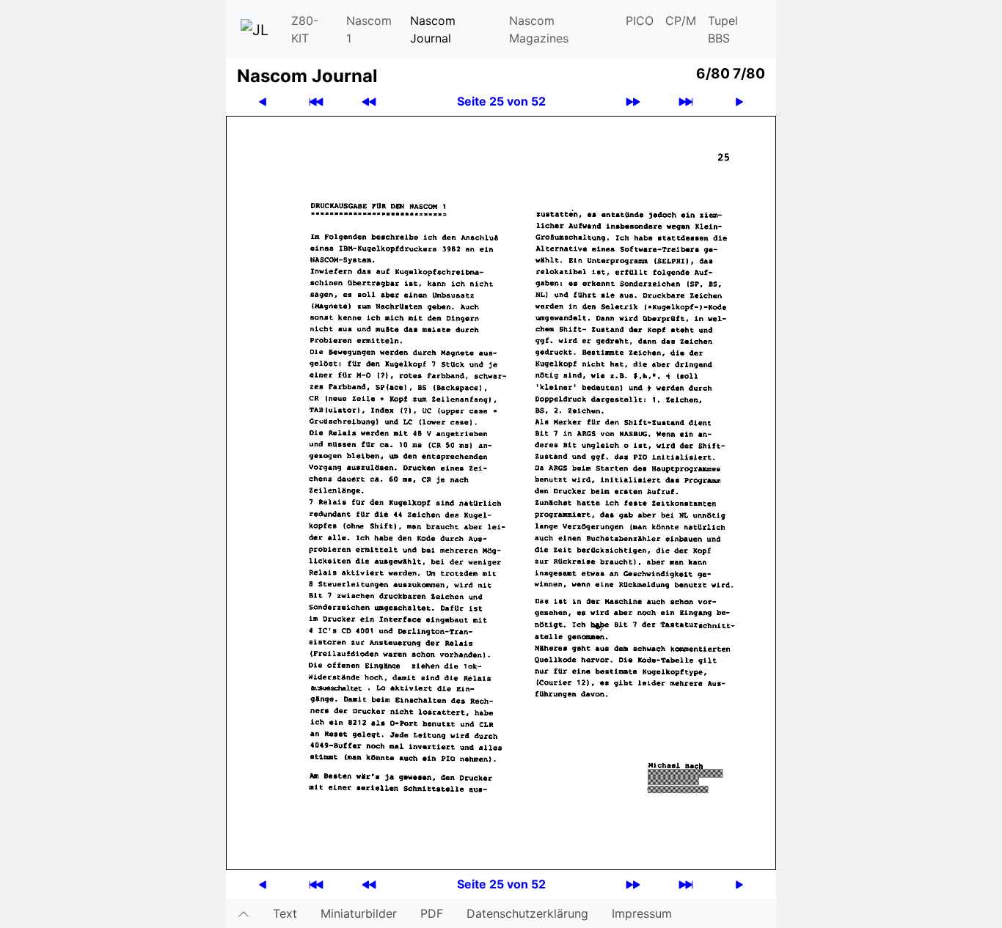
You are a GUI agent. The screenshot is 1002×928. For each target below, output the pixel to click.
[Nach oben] (243, 913)
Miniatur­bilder (359, 913)
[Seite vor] (739, 101)
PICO (640, 20)
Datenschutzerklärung (527, 913)
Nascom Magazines (538, 29)
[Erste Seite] (316, 101)
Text (285, 913)
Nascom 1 (369, 29)
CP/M (680, 20)
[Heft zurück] (369, 101)
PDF (431, 913)
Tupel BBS (723, 29)
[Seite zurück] (262, 101)
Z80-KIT (304, 29)
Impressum (642, 913)
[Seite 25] (501, 492)
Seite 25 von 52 (501, 101)
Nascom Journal (433, 29)
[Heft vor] (633, 101)
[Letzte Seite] (686, 101)
